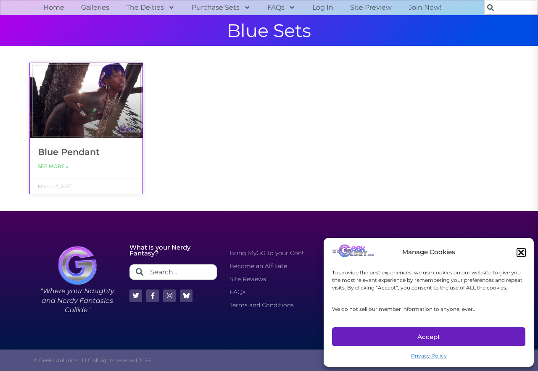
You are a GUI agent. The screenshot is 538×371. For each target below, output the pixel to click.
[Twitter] (135, 295)
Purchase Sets (216, 7)
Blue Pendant (69, 152)
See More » (53, 166)
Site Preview (371, 7)
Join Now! (425, 7)
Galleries (95, 7)
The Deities (145, 7)
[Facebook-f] (152, 295)
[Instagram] (169, 295)
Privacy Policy (429, 356)
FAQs (276, 7)
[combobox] (511, 7)
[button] (521, 252)
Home (53, 7)
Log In (322, 7)
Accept (428, 337)
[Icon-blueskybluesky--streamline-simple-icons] (186, 295)
